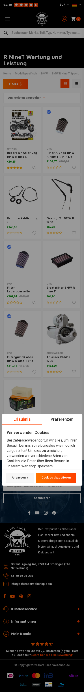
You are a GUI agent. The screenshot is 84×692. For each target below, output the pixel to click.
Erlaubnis (22, 419)
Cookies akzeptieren (56, 477)
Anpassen (18, 477)
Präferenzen (62, 419)
